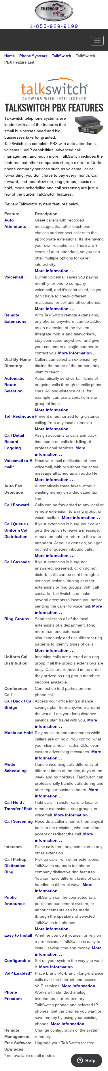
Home (9, 56)
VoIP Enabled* (18, 973)
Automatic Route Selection (14, 384)
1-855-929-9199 (54, 26)
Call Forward (16, 505)
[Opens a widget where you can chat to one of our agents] (86, 1061)
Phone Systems (33, 56)
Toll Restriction (19, 416)
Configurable (17, 960)
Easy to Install (18, 935)
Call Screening (18, 821)
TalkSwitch (61, 56)
